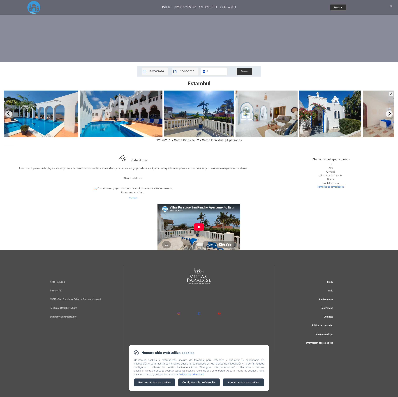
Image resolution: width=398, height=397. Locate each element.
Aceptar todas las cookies (243, 382)
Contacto (228, 7)
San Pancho (208, 7)
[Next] (389, 113)
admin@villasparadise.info (63, 316)
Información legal (324, 334)
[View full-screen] (391, 94)
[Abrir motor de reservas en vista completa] (199, 71)
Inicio (166, 7)
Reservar (338, 7)
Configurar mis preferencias (199, 382)
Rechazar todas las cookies (154, 382)
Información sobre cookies (319, 342)
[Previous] (8, 113)
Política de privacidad (322, 325)
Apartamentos (185, 7)
